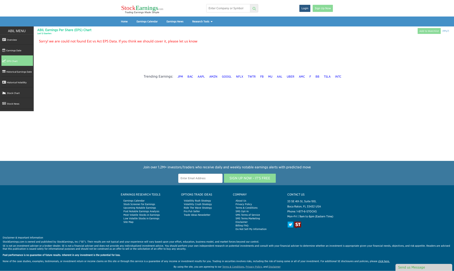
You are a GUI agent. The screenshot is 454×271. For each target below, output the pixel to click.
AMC (302, 76)
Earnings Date (13, 50)
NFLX (239, 76)
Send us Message (411, 267)
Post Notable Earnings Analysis (141, 211)
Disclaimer (242, 222)
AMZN (213, 76)
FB (262, 76)
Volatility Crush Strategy (198, 204)
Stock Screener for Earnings (139, 204)
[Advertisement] (227, 136)
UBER (290, 76)
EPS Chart (12, 61)
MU (270, 76)
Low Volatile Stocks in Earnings (141, 218)
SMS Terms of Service (248, 214)
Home (124, 21)
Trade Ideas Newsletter (197, 214)
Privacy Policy (244, 204)
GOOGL (227, 76)
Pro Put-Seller (192, 211)
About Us (241, 200)
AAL (279, 76)
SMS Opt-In (242, 211)
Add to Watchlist (429, 31)
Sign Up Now (323, 8)
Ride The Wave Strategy (198, 207)
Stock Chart (13, 93)
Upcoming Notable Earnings (139, 207)
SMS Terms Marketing (248, 218)
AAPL (201, 76)
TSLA (327, 76)
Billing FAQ (242, 225)
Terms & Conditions (247, 207)
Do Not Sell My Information (251, 229)
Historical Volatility (17, 82)
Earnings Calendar (147, 21)
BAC (190, 76)
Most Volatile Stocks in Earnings (141, 214)
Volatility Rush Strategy (197, 200)
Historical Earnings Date (19, 71)
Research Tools (201, 21)
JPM (180, 76)
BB (317, 76)
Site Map (128, 222)
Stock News (13, 103)
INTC (338, 76)
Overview (12, 39)
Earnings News (175, 21)
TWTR (252, 76)
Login (304, 8)
